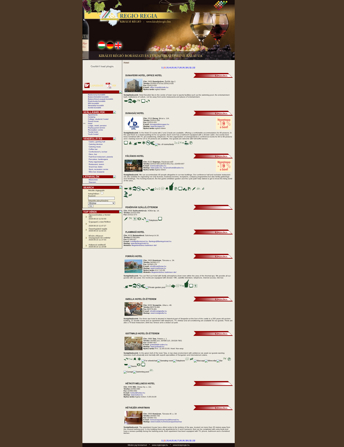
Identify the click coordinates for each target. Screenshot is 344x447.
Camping (91, 117)
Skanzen (92, 182)
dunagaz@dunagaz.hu (159, 124)
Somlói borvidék (94, 108)
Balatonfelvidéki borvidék (98, 97)
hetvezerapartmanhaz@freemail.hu (164, 420)
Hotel (90, 123)
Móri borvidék (93, 103)
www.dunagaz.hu (157, 126)
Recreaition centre (95, 130)
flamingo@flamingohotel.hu (160, 241)
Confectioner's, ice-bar (98, 152)
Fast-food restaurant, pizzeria (101, 157)
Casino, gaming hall (97, 142)
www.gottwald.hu (157, 347)
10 (187, 67)
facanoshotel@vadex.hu (173, 168)
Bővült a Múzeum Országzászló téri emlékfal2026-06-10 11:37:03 (99, 238)
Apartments (92, 115)
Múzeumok (93, 180)
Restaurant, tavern (96, 164)
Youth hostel (93, 134)
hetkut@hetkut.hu (137, 393)
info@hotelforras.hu (158, 266)
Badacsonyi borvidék (96, 95)
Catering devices (95, 144)
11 (190, 67)
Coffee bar (93, 149)
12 (194, 67)
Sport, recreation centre (98, 169)
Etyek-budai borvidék (96, 101)
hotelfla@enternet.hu (139, 241)
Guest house (93, 121)
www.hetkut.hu (137, 395)
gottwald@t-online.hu (159, 345)
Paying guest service (96, 128)
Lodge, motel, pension (97, 126)
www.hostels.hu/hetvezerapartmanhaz (166, 422)
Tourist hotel (93, 132)
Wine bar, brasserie (96, 172)
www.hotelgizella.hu (158, 313)
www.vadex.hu (156, 168)
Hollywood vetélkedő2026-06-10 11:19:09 (97, 246)
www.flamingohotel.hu (140, 243)
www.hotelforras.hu (158, 268)
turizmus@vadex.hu (158, 166)
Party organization (96, 162)
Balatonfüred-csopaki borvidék (100, 99)
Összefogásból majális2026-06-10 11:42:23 (98, 230)
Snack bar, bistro (95, 167)
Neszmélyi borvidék (96, 105)
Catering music (95, 147)
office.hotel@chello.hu (159, 87)
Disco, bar (93, 154)
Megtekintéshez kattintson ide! (144, 245)
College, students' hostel (98, 119)
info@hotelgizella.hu (158, 311)
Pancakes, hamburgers (98, 159)
